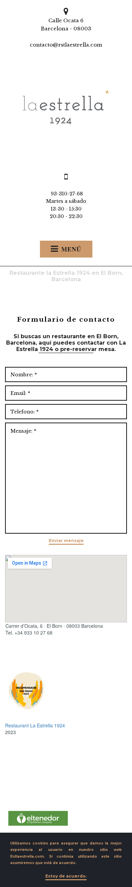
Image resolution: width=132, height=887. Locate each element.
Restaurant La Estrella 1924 (35, 725)
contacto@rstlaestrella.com (66, 45)
